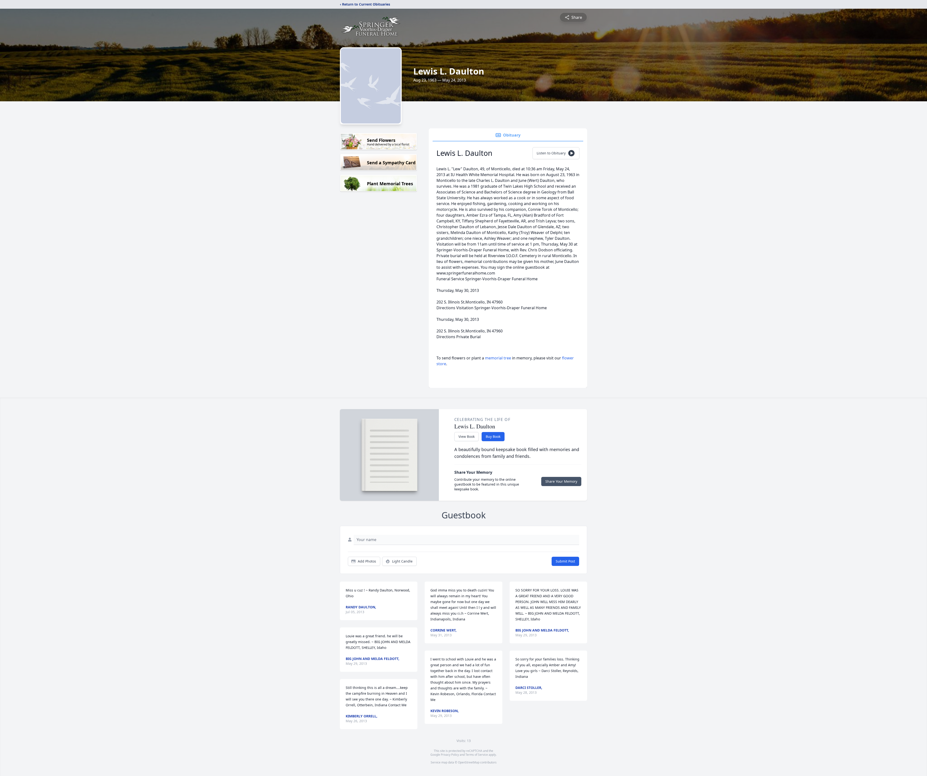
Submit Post (565, 561)
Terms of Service (476, 755)
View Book (466, 436)
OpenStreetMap (468, 762)
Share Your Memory (561, 481)
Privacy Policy (450, 755)
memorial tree (498, 358)
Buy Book (493, 436)
